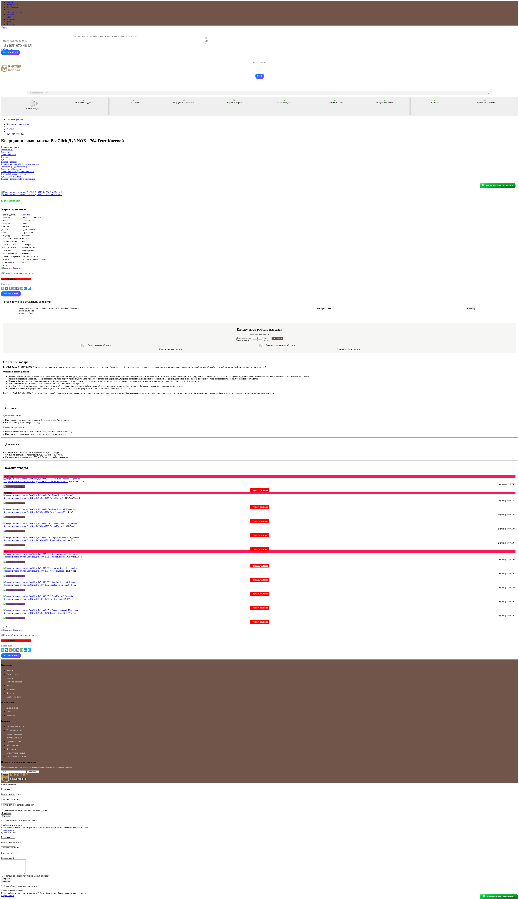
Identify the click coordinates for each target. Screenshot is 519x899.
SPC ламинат (12, 745)
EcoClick (26, 215)
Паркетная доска (14, 730)
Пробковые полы (14, 741)
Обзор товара (7, 167)
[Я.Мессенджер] (2, 288)
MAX (259, 76)
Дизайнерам (12, 7)
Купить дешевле (260, 490)
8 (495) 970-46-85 (18, 45)
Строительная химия (16, 757)
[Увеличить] (31, 192)
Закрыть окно (7, 830)
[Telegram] (14, 288)
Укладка (10, 14)
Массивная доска (14, 734)
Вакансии (11, 715)
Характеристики (9, 171)
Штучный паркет (14, 738)
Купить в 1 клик (26, 273)
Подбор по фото (13, 697)
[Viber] (17, 288)
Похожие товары (9, 179)
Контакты (11, 24)
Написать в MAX (10, 52)
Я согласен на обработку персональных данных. (27, 810)
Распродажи (12, 5)
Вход (8, 22)
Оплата (9, 9)
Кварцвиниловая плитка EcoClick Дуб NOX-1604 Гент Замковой (49, 308)
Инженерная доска (15, 726)
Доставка (10, 19)
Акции (9, 2)
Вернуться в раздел (10, 164)
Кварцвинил (12, 749)
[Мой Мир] (25, 288)
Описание (6, 169)
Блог (8, 17)
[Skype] (29, 288)
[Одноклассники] (10, 288)
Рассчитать (277, 338)
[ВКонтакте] (6, 288)
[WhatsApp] (21, 288)
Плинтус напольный (16, 753)
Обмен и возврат (14, 12)
